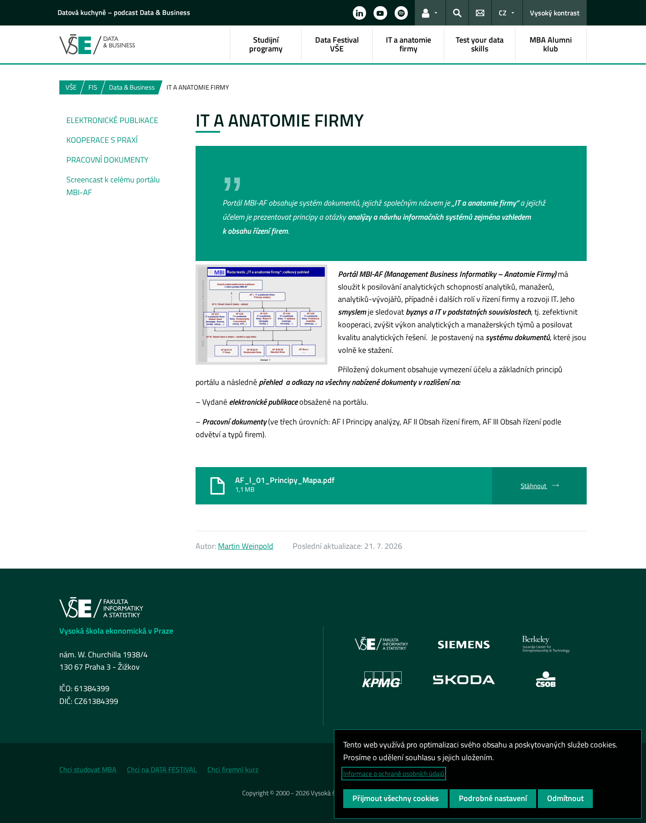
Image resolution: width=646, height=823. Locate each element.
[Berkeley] (546, 644)
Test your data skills (480, 44)
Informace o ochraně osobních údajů (393, 774)
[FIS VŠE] (381, 644)
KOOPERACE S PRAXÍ (102, 140)
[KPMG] (382, 679)
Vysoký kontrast (555, 12)
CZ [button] (503, 12)
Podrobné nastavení (493, 798)
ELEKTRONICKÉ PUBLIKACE (112, 120)
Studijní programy (266, 44)
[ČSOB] (546, 679)
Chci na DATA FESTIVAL (162, 769)
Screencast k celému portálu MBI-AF (113, 186)
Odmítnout (565, 798)
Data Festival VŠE (337, 44)
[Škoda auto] (464, 679)
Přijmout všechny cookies (395, 798)
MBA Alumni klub (551, 44)
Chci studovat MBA (87, 769)
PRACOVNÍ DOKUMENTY (107, 160)
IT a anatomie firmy (408, 44)
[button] (359, 12)
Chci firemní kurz (232, 769)
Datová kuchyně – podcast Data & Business (124, 12)
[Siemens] (464, 644)
